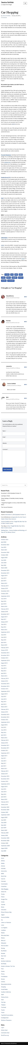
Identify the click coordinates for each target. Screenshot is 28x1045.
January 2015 (4, 650)
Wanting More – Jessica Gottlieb (9, 530)
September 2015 (5, 632)
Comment (5, 449)
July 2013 (3, 696)
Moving (3, 948)
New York (3, 956)
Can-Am (3, 879)
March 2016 (4, 629)
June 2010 (3, 791)
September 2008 (5, 845)
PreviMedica (4, 976)
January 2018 (4, 611)
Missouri (3, 940)
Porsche (21, 277)
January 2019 (4, 588)
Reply (25, 296)
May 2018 (3, 601)
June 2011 (3, 761)
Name (4, 431)
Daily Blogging (4, 889)
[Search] (25, 485)
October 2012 (4, 719)
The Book (3, 1007)
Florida (3, 894)
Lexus (22, 258)
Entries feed (4, 1030)
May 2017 (3, 619)
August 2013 (4, 694)
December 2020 (5, 552)
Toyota (3, 1010)
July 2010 (3, 789)
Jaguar (3, 915)
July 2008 (3, 851)
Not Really (3, 963)
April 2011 (3, 766)
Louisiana (3, 930)
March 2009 (4, 830)
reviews (3, 981)
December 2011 (5, 745)
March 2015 (4, 645)
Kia (2, 920)
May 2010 (3, 794)
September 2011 (5, 753)
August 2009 (4, 817)
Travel (2, 1012)
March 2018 (4, 606)
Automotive (4, 871)
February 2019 (4, 586)
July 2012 (3, 727)
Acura (2, 858)
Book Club (3, 876)
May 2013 (3, 701)
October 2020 (4, 555)
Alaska (2, 863)
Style (2, 999)
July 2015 (3, 635)
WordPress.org (5, 1035)
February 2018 (4, 609)
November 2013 (5, 686)
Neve (2, 1043)
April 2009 (3, 827)
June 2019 (3, 578)
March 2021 (4, 550)
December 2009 (5, 807)
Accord (7, 274)
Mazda (2, 933)
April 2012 (3, 735)
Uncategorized (4, 1017)
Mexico (3, 938)
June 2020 (3, 562)
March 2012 (4, 737)
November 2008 (5, 840)
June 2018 (3, 598)
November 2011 (5, 748)
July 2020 (3, 560)
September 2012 (5, 722)
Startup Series (4, 997)
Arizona (3, 866)
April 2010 (3, 797)
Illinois (2, 907)
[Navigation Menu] (25, 3)
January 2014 (4, 681)
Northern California (6, 961)
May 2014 (3, 671)
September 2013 (5, 691)
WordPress (14, 1043)
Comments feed (5, 1033)
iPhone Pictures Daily (6, 912)
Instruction (3, 909)
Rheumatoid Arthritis (6, 984)
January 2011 (4, 773)
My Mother (4, 951)
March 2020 (4, 568)
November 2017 (5, 614)
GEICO (14, 124)
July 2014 (3, 665)
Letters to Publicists (6, 922)
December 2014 (5, 653)
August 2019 (4, 575)
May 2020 (3, 565)
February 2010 (4, 802)
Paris (2, 969)
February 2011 (4, 771)
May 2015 (3, 640)
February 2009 (4, 833)
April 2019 (3, 580)
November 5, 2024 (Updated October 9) (11, 493)
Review (3, 979)
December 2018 (5, 591)
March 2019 (4, 583)
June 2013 (3, 699)
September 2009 (5, 815)
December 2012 (5, 714)
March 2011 (4, 768)
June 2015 (3, 637)
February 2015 (4, 647)
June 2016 (3, 624)
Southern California (6, 992)
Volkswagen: (4, 237)
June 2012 (3, 730)
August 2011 (4, 755)
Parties (3, 971)
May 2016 (3, 627)
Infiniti (2, 245)
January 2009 (4, 835)
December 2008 (5, 838)
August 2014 (4, 663)
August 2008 (4, 848)
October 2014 (4, 658)
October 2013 (4, 689)
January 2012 (4, 743)
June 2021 (3, 547)
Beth (7, 397)
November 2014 (5, 655)
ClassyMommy (10, 296)
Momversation (4, 945)
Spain (2, 994)
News (2, 958)
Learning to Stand (5, 496)
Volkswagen (11, 280)
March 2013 (4, 707)
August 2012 (4, 725)
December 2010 (5, 776)
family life (3, 891)
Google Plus (4, 899)
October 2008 (4, 843)
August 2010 (4, 786)
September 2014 (5, 660)
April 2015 (3, 642)
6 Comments (4, 17)
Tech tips (3, 1002)
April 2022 (3, 542)
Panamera (14, 277)
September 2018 (5, 596)
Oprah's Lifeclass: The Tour (8, 966)
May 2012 (3, 732)
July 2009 (3, 820)
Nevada (3, 953)
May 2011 (3, 763)
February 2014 (4, 678)
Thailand (3, 1005)
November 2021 (5, 544)
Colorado (3, 881)
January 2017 (4, 622)
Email (4, 437)
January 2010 (4, 804)
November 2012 (5, 717)
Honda (3, 277)
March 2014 (4, 676)
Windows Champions (6, 1020)
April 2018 (3, 604)
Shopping (3, 987)
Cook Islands (4, 884)
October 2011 (4, 750)
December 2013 (5, 683)
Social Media (4, 989)
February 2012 (4, 740)
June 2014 (3, 668)
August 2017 (4, 617)
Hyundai (3, 904)
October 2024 (4, 539)
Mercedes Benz (5, 935)
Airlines (3, 860)
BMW (16, 274)
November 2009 (5, 809)
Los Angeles (4, 927)
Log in (2, 1027)
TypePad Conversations (7, 1015)
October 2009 (4, 812)
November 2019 (5, 573)
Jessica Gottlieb (6, 15)
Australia (3, 868)
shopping (4, 280)
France (2, 897)
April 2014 (3, 673)
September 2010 (5, 784)
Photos (3, 974)
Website (5, 443)
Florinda (8, 320)
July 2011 (3, 758)
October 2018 (4, 593)
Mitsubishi (3, 943)
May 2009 (3, 825)
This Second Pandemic (6, 507)
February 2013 (4, 709)
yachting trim (7, 162)
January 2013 (4, 712)
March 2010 (4, 799)
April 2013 (3, 704)
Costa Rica (3, 886)
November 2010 (5, 779)
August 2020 (4, 557)
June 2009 (3, 822)
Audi (12, 274)
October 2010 (4, 781)
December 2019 (5, 570)
